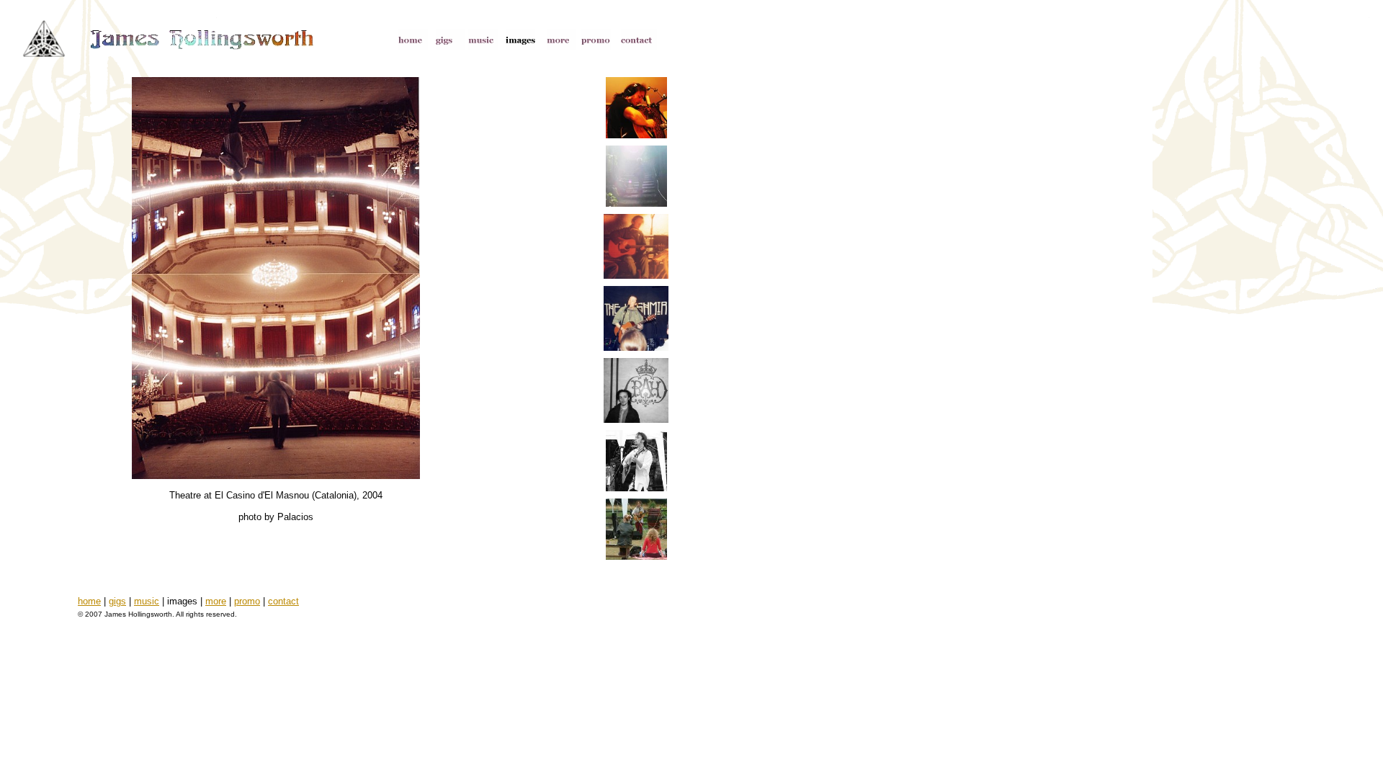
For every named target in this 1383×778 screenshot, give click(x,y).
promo (247, 601)
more (215, 601)
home (89, 601)
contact (283, 601)
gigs (117, 601)
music (146, 601)
